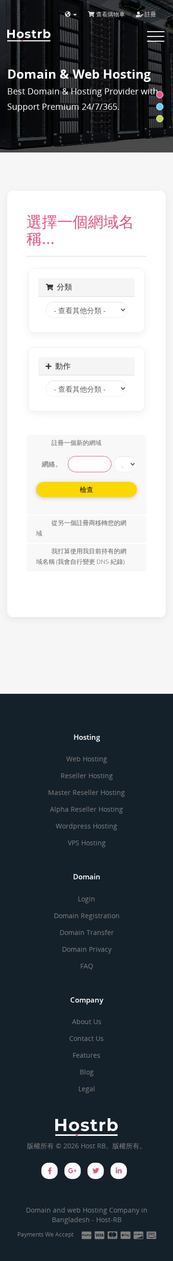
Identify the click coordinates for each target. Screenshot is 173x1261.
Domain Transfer (87, 932)
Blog (87, 1071)
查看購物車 (110, 14)
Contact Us (86, 1038)
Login (86, 898)
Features (86, 1055)
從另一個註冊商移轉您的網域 (81, 527)
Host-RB (109, 1219)
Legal (86, 1088)
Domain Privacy (86, 949)
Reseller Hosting (87, 775)
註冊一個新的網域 (76, 442)
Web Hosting (86, 758)
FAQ (86, 965)
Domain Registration (87, 915)
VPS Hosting (87, 842)
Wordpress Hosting (86, 825)
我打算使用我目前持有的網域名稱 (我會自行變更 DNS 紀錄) (81, 556)
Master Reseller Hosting (86, 792)
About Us (86, 1021)
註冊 (149, 14)
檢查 (87, 489)
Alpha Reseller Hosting (86, 809)
